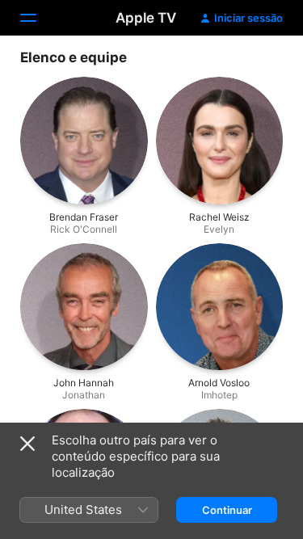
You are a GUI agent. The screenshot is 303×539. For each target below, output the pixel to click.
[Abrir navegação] (38, 18)
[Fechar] (27, 443)
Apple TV (146, 18)
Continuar (227, 509)
